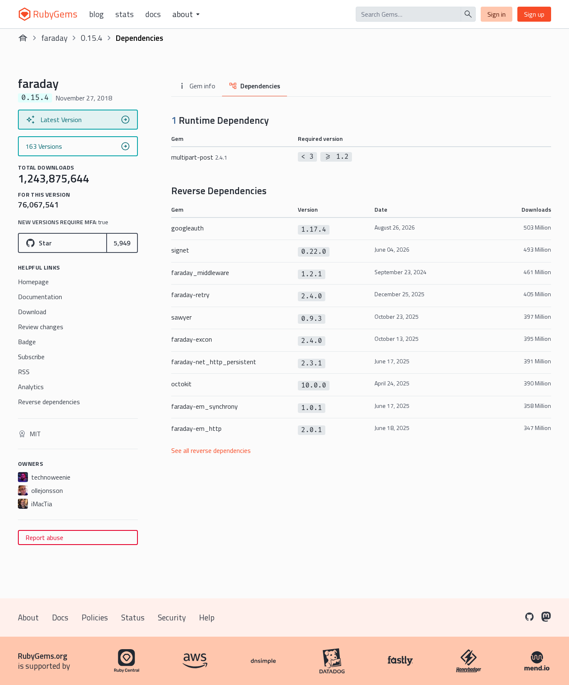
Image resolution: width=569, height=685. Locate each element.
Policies (95, 617)
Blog (96, 14)
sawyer (181, 317)
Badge (27, 342)
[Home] (23, 38)
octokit (181, 384)
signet (180, 250)
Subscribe (31, 357)
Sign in (496, 14)
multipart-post (199, 157)
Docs (153, 14)
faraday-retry (190, 295)
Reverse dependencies (49, 402)
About (28, 617)
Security (172, 617)
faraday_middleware (200, 273)
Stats (124, 14)
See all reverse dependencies (211, 450)
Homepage (33, 282)
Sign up (534, 14)
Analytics (31, 387)
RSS (24, 372)
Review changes (40, 327)
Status (133, 617)
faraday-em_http (196, 428)
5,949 (122, 243)
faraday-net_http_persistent (213, 362)
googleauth (187, 228)
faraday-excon (191, 339)
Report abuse (44, 537)
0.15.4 (91, 38)
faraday (54, 38)
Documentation (40, 297)
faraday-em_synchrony (204, 406)
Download (32, 312)
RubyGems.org (42, 656)
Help (207, 617)
